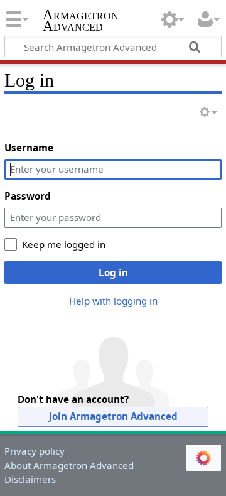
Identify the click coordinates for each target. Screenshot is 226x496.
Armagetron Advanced (81, 21)
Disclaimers (30, 479)
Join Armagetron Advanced (113, 416)
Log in (113, 272)
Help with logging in (113, 300)
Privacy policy (34, 451)
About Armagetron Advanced (69, 465)
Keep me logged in (63, 244)
